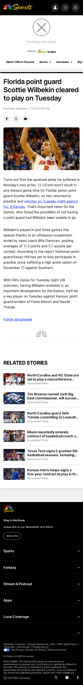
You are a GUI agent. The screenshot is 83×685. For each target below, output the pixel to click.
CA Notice (40, 649)
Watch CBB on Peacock (20, 61)
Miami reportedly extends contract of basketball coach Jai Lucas (52, 434)
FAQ (53, 644)
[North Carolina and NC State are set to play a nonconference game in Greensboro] (14, 379)
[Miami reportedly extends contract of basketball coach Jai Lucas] (14, 436)
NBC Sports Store (67, 644)
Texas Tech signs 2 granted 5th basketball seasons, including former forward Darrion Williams (52, 453)
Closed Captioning (38, 644)
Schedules (62, 61)
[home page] (17, 7)
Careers (21, 644)
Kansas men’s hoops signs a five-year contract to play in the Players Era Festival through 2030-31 (52, 472)
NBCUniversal (26, 656)
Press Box (9, 647)
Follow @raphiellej (17, 319)
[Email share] (25, 119)
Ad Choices (24, 647)
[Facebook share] (6, 119)
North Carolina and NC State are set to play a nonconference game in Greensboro (53, 377)
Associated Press (37, 383)
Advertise (8, 644)
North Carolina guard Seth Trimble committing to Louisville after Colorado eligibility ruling (52, 415)
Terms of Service (57, 649)
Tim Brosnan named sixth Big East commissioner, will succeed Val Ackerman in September (53, 396)
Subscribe (12, 535)
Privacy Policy (40, 647)
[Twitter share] (16, 119)
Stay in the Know (14, 520)
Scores (43, 61)
